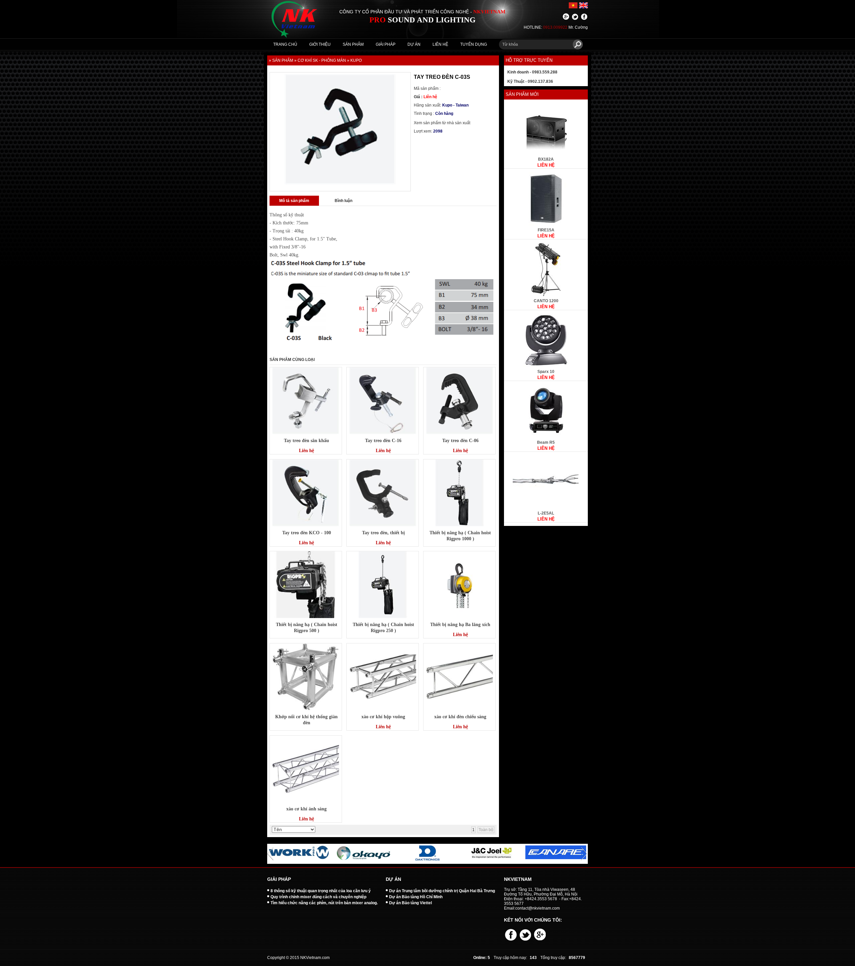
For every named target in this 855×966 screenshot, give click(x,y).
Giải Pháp (385, 44)
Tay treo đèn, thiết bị (383, 532)
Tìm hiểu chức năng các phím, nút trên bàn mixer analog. (324, 903)
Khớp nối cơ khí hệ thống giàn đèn (306, 719)
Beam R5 (546, 442)
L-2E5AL (546, 513)
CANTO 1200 (546, 301)
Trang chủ (285, 44)
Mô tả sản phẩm (294, 200)
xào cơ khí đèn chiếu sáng (460, 716)
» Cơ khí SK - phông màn (320, 60)
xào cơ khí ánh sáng (306, 808)
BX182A (546, 159)
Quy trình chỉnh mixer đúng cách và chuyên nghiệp (318, 897)
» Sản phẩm (281, 60)
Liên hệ (440, 44)
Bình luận (343, 200)
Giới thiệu (320, 44)
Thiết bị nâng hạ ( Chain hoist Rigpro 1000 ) (460, 535)
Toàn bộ (486, 829)
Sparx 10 (545, 371)
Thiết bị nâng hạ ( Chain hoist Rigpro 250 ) (383, 627)
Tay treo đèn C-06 (460, 440)
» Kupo (354, 60)
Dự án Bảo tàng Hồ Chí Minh (416, 897)
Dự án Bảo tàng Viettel (410, 903)
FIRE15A (546, 230)
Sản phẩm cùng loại (292, 359)
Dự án (413, 44)
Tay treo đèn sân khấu (306, 440)
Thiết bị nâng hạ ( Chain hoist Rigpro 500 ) (306, 627)
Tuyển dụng (473, 44)
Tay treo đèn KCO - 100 (306, 532)
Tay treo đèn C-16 (383, 440)
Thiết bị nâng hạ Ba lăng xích (460, 624)
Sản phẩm (353, 44)
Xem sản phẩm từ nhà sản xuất (442, 123)
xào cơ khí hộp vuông (383, 716)
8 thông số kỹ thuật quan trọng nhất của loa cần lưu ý (321, 891)
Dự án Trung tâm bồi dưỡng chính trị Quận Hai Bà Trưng (442, 891)
